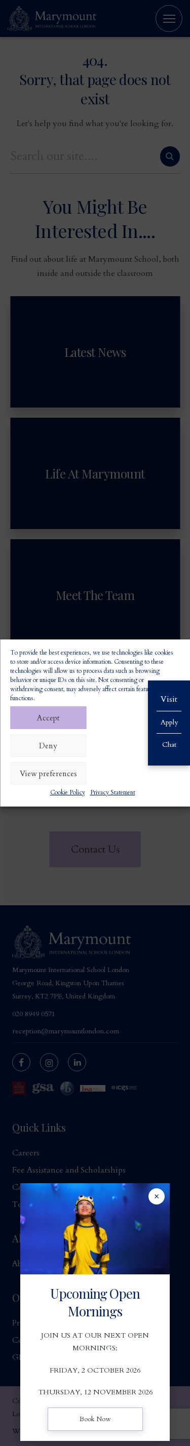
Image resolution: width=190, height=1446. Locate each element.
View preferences (48, 774)
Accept (48, 718)
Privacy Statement (112, 792)
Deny (48, 746)
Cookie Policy (67, 792)
